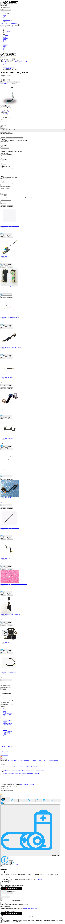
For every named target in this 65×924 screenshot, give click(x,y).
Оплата (4, 18)
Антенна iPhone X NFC (6, 558)
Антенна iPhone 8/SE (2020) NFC (8, 377)
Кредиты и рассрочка (7, 723)
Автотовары (36, 26)
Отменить (8, 186)
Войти (2, 885)
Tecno (4, 47)
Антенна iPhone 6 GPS (5, 642)
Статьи (4, 16)
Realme (4, 46)
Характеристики (9, 138)
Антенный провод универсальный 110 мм (10, 528)
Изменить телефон (16, 900)
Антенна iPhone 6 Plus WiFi (6, 497)
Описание (3, 138)
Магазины (5, 709)
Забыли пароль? (16, 884)
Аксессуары (23, 26)
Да (1, 9)
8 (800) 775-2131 (4, 11)
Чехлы (4, 49)
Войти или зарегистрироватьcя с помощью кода (14, 885)
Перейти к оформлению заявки (7, 133)
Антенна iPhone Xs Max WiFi (7, 438)
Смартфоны (9, 26)
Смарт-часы (5, 44)
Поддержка (14, 23)
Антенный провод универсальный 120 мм (10, 468)
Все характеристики (5, 111)
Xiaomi (4, 40)
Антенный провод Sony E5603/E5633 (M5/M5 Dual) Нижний (14, 584)
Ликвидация (5, 38)
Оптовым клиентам (7, 713)
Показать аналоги (4, 113)
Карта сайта (5, 735)
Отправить (3, 186)
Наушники (5, 43)
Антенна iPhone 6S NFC (6, 408)
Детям (52, 26)
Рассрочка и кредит (7, 20)
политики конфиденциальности (30, 908)
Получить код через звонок (18, 904)
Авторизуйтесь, (4, 83)
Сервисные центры (7, 725)
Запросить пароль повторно (6, 904)
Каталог (5, 37)
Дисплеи (5, 45)
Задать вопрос (4, 194)
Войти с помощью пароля (6, 906)
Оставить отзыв (4, 178)
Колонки (5, 48)
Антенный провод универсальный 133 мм (10, 226)
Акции (2, 23)
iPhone (4, 39)
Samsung (5, 41)
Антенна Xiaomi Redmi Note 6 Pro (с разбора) (10, 614)
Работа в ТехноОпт (8, 23)
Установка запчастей (7, 731)
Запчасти (30, 26)
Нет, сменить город (7, 9)
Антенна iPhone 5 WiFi (5, 256)
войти (31, 197)
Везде (3, 26)
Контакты (5, 15)
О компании (5, 708)
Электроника (16, 26)
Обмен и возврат (6, 732)
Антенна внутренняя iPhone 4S (7, 286)
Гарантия (5, 730)
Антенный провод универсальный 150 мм (10, 672)
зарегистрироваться (39, 197)
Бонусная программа (7, 720)
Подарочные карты (7, 724)
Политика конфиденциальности (7, 697)
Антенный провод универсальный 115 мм (10, 317)
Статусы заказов (6, 733)
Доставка (5, 17)
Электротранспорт (45, 26)
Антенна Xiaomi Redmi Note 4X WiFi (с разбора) (11, 347)
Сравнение (57, 760)
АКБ (4, 51)
